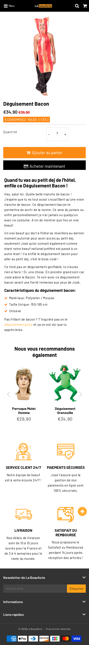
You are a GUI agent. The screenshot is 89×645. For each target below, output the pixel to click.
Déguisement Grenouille (65, 410)
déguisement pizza (18, 324)
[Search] (77, 6)
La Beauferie (34, 628)
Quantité (10, 132)
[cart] (85, 6)
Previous (8, 394)
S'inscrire (76, 588)
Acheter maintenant (47, 166)
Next (80, 394)
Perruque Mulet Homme (24, 410)
